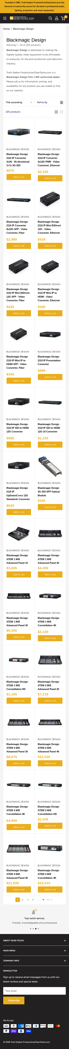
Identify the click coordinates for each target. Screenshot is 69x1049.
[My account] (56, 18)
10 (43, 900)
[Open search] (50, 18)
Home (6, 28)
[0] (63, 18)
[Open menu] (4, 18)
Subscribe (14, 1000)
